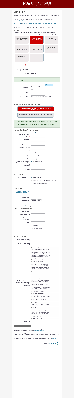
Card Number (25, 195)
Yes (33, 132)
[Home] (37, 4)
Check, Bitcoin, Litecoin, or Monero (40, 183)
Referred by (27, 321)
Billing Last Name (25, 217)
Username (26, 87)
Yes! (33, 161)
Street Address (26, 144)
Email (28, 136)
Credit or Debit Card (37, 177)
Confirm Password (24, 96)
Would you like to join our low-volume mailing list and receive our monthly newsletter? (23, 283)
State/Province (25, 228)
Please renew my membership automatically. (37, 64)
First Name (27, 139)
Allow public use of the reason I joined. (24, 244)
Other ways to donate (23, 24)
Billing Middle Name (25, 214)
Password (26, 92)
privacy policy (55, 338)
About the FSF (17, 23)
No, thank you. (39, 161)
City (29, 150)
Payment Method (21, 177)
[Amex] (24, 192)
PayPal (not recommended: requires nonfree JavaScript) (44, 180)
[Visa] (17, 192)
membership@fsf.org (22, 126)
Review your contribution (23, 326)
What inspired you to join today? (23, 240)
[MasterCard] (20, 192)
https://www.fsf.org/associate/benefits (22, 20)
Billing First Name (25, 211)
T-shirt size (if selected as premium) (23, 168)
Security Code (25, 197)
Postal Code (27, 158)
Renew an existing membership (29, 23)
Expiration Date (25, 200)
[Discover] (27, 192)
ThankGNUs (30, 122)
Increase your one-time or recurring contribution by (23, 70)
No (36, 132)
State (28, 155)
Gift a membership (42, 23)
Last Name (27, 142)
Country (28, 152)
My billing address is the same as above (35, 206)
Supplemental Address (24, 147)
